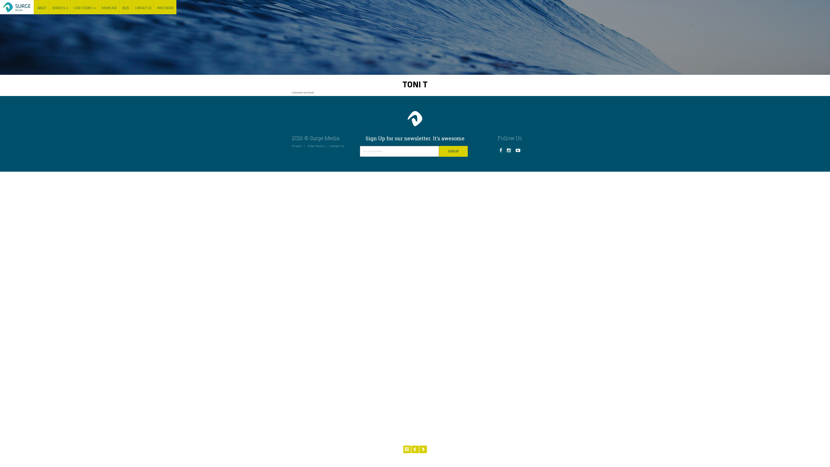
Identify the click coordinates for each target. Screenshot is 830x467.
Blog (126, 8)
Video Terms (315, 146)
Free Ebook (165, 8)
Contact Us (143, 8)
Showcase (109, 8)
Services (59, 8)
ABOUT (41, 8)
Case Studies (83, 8)
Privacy (297, 146)
